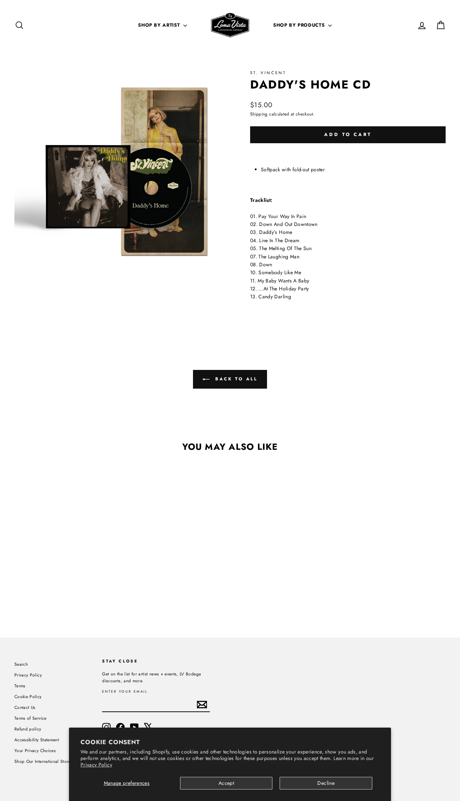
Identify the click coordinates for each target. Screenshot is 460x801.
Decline (325, 783)
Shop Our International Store (42, 761)
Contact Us (25, 707)
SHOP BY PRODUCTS (299, 25)
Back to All (234, 379)
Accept (226, 783)
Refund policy (27, 729)
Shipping (259, 114)
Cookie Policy (28, 696)
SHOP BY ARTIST (159, 25)
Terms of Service (30, 718)
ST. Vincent (268, 73)
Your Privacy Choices (35, 750)
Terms (20, 686)
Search (21, 664)
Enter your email (125, 691)
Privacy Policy (96, 764)
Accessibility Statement (36, 740)
